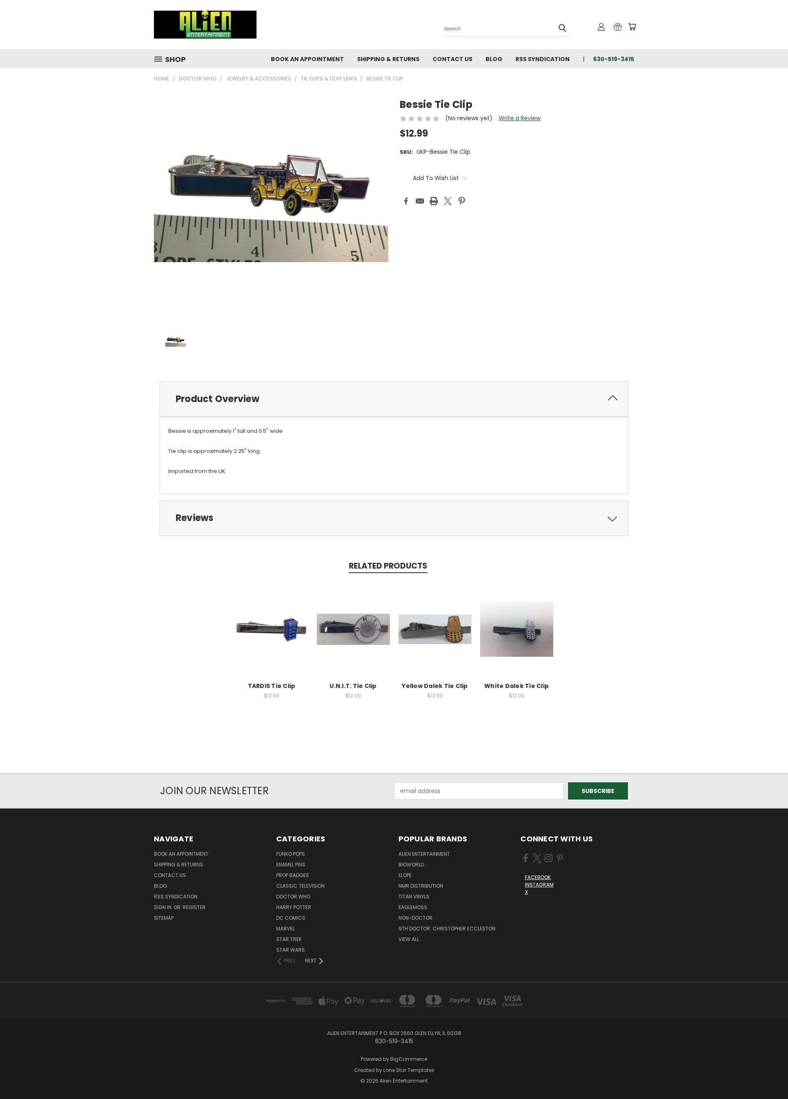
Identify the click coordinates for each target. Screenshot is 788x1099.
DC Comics (290, 917)
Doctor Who (293, 896)
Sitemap (164, 917)
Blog (494, 59)
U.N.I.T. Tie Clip (353, 686)
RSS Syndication (542, 59)
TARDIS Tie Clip (272, 686)
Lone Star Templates (408, 1070)
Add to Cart (271, 635)
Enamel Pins (290, 864)
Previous (766, 1073)
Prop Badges (292, 875)
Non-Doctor (416, 917)
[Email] (420, 201)
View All (409, 939)
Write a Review (520, 118)
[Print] (434, 201)
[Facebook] (406, 201)
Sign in (163, 907)
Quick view (272, 620)
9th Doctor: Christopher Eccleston (447, 928)
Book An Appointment (307, 59)
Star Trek (289, 939)
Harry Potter (293, 907)
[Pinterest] (462, 201)
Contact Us (452, 59)
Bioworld (411, 864)
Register (194, 907)
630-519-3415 (613, 59)
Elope (405, 875)
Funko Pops (290, 853)
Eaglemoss (413, 907)
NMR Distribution (421, 885)
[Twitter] (448, 201)
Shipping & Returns (388, 59)
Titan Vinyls (414, 896)
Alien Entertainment (424, 853)
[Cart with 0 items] (632, 27)
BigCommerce (408, 1059)
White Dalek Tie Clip (516, 686)
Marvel (285, 928)
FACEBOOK (538, 877)
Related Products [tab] (388, 565)
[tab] (394, 399)
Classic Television (300, 885)
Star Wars (290, 949)
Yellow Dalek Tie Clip (434, 686)
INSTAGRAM (539, 884)
